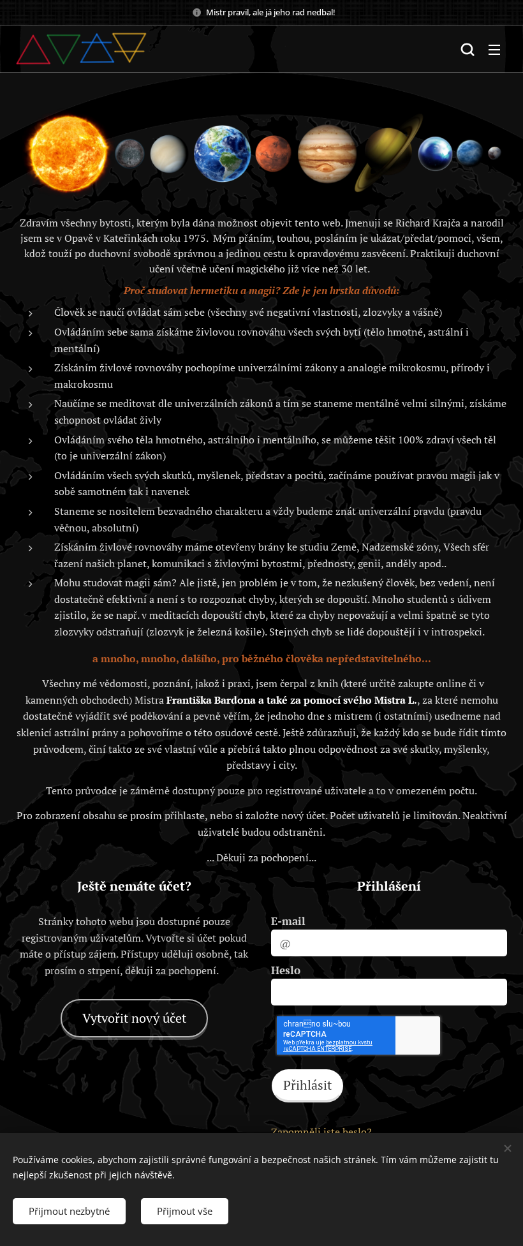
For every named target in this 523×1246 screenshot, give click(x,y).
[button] (467, 49)
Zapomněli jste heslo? (321, 1132)
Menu (494, 49)
